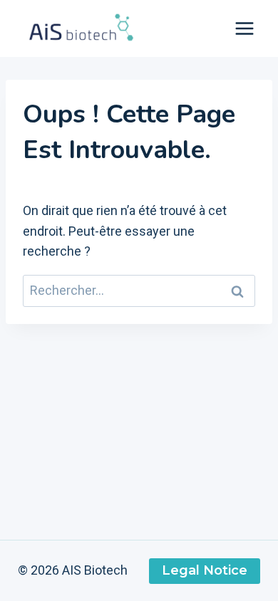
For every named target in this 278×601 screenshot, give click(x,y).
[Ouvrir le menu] (244, 28)
